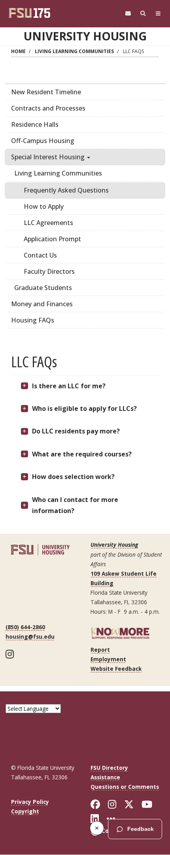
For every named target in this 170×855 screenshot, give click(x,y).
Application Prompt (52, 239)
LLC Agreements (48, 222)
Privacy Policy (30, 801)
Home (18, 51)
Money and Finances (42, 304)
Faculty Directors (49, 271)
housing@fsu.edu (30, 636)
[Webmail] (128, 14)
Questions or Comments (125, 786)
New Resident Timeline (46, 92)
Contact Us (40, 255)
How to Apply (44, 206)
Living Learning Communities (74, 51)
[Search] (143, 14)
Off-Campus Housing (42, 140)
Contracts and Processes (48, 108)
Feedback (140, 829)
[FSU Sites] (158, 14)
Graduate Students (43, 287)
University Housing (85, 36)
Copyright (25, 811)
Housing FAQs (32, 320)
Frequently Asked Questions (66, 190)
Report (100, 649)
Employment (108, 659)
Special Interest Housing (48, 157)
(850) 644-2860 (25, 627)
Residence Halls (35, 124)
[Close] (97, 828)
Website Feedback (116, 668)
